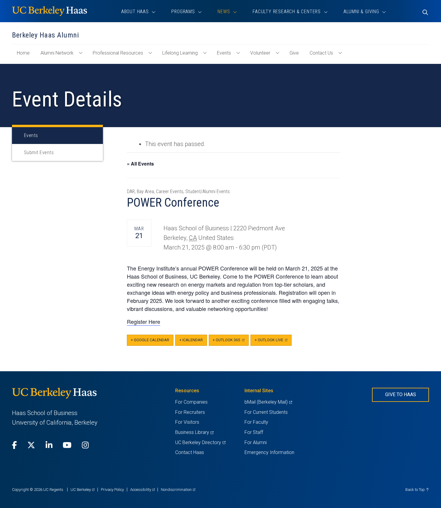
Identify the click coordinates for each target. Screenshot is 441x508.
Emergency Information (269, 452)
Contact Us (321, 53)
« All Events (140, 163)
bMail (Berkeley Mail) (268, 402)
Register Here (143, 321)
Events (224, 53)
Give (294, 53)
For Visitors (187, 422)
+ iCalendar (191, 340)
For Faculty (256, 422)
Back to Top (415, 490)
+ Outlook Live (273, 342)
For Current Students (266, 412)
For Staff (253, 432)
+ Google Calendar (150, 340)
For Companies (191, 402)
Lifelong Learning (180, 53)
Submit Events (39, 152)
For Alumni (255, 442)
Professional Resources (118, 53)
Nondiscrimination (178, 489)
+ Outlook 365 (230, 342)
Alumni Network (57, 53)
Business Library (194, 432)
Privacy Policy (112, 489)
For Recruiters (190, 412)
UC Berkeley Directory (200, 442)
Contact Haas (189, 452)
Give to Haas (400, 394)
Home (25, 56)
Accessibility (142, 489)
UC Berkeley (82, 489)
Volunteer (260, 53)
